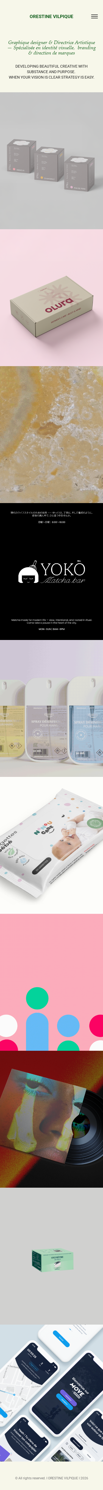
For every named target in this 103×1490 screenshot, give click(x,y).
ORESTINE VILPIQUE (51, 16)
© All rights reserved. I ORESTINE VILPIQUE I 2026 (51, 1478)
